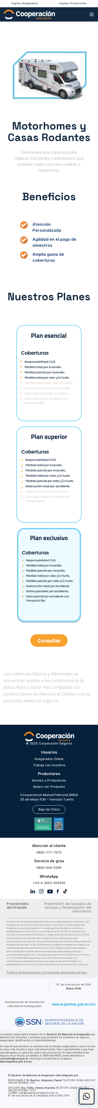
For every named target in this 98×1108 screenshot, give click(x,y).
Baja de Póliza (49, 809)
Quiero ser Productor (49, 786)
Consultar (49, 640)
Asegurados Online (49, 759)
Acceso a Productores (49, 780)
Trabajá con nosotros (49, 765)
